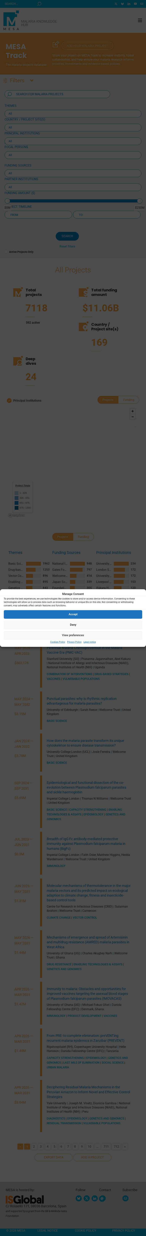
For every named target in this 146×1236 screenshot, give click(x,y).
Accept (73, 614)
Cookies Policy (57, 642)
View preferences (73, 635)
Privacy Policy (74, 642)
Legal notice (89, 642)
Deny (73, 624)
